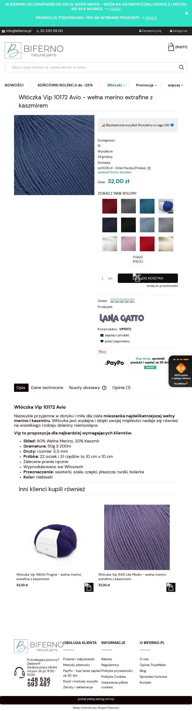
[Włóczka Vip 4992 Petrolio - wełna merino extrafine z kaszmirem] (147, 206)
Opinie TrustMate (153, 665)
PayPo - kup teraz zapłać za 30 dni (82, 673)
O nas (144, 659)
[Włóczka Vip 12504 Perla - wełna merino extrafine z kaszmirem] (166, 225)
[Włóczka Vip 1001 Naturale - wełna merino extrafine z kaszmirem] (166, 244)
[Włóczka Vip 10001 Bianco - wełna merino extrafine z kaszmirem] (109, 244)
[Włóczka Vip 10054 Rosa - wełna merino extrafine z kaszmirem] (128, 244)
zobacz (115, 9)
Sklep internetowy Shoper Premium (96, 708)
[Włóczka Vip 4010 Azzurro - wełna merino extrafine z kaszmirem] (147, 225)
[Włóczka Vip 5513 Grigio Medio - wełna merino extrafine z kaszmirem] (128, 206)
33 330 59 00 (51, 31)
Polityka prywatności (117, 671)
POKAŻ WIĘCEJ (138, 259)
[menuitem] (17, 85)
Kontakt (145, 682)
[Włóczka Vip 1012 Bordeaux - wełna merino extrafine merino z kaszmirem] (109, 206)
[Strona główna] (34, 50)
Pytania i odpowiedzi (78, 659)
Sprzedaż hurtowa (153, 676)
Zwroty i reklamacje (78, 687)
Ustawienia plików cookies (114, 684)
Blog (143, 671)
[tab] (21, 388)
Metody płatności (76, 665)
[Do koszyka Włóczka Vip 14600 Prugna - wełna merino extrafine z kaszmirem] (89, 587)
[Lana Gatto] (122, 318)
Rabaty (106, 659)
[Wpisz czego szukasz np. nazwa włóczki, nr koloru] (181, 67)
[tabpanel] (96, 442)
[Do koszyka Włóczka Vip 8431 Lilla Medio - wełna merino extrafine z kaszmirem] (171, 587)
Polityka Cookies (113, 676)
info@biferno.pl (18, 31)
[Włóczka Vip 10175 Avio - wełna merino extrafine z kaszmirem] (166, 206)
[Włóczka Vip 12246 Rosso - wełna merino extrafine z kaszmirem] (147, 244)
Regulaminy (110, 665)
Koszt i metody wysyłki (80, 681)
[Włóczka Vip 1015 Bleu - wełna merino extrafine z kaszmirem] (109, 225)
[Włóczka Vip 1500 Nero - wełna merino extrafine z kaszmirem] (128, 225)
